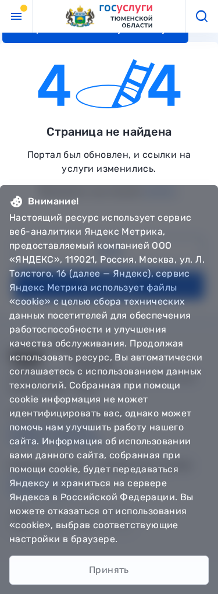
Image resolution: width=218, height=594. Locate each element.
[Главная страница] (109, 16)
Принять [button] (109, 569)
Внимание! (53, 201)
